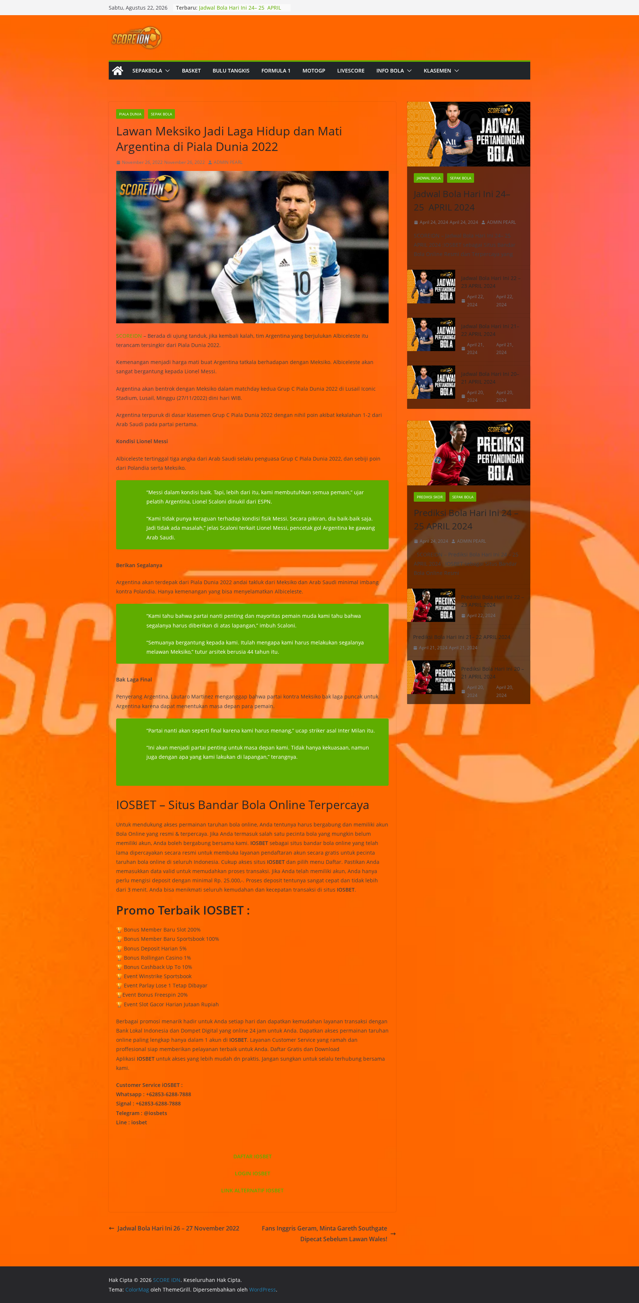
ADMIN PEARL (228, 162)
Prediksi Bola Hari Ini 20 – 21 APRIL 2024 (492, 672)
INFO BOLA (390, 70)
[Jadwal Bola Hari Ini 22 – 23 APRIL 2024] (431, 291)
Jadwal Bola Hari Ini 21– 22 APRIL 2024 (490, 330)
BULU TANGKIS (231, 70)
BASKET (191, 70)
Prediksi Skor (430, 496)
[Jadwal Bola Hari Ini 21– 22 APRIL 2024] (431, 339)
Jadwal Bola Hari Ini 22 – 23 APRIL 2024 (491, 282)
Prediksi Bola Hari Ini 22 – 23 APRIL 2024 (492, 600)
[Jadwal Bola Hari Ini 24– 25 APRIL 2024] (468, 134)
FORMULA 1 (276, 70)
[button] (166, 70)
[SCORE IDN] (117, 71)
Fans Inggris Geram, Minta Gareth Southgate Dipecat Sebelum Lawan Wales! (324, 1233)
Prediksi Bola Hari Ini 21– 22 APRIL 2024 (461, 636)
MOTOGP (313, 70)
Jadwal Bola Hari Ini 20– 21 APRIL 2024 (490, 377)
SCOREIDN (129, 335)
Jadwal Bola (428, 178)
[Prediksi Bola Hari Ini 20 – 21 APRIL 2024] (431, 682)
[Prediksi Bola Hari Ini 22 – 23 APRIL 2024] (431, 606)
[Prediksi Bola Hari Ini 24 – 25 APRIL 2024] (468, 453)
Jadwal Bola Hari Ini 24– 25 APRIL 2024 (462, 200)
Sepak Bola (161, 114)
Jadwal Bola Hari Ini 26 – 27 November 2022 (178, 1228)
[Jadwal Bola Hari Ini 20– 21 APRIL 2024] (431, 387)
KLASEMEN (437, 70)
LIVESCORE (351, 70)
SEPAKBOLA (147, 70)
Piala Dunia (130, 114)
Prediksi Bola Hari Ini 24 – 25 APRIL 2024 (466, 519)
